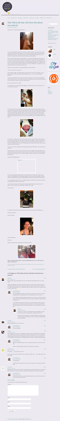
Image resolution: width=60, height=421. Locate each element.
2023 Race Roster (50, 30)
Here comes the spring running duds (39, 269)
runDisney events (43, 17)
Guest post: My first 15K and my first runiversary (16, 269)
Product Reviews (26, 17)
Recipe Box (37, 17)
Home (8, 17)
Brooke (23, 264)
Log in (49, 90)
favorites (25, 264)
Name (9, 397)
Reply (45, 290)
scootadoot (54, 54)
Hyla (8, 330)
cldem (9, 278)
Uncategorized (17, 264)
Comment (9, 384)
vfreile (9, 320)
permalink (13, 265)
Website (9, 406)
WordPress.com (28, 419)
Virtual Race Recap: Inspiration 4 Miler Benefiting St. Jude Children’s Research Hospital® (53, 36)
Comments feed (50, 92)
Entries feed (49, 91)
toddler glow (41, 264)
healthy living (29, 264)
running (35, 264)
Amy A (9, 367)
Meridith (54, 49)
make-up (32, 264)
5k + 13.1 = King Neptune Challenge (53, 31)
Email (9, 402)
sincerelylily (10, 349)
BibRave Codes (49, 17)
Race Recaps (32, 17)
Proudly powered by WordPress (13, 419)
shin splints (38, 264)
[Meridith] (50, 52)
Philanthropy (20, 17)
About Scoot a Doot (14, 17)
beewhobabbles (15, 27)
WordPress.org (50, 93)
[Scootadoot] (30, 8)
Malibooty (9, 63)
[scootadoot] (50, 57)
